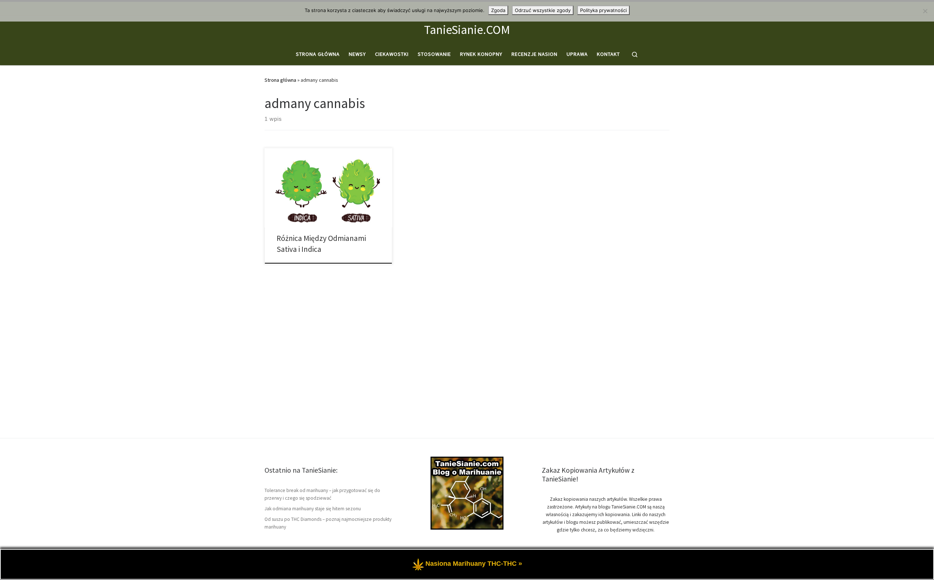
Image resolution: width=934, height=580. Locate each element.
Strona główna (280, 80)
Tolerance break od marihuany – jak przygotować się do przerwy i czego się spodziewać (322, 494)
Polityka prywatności (603, 10)
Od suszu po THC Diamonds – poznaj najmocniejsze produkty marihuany (328, 523)
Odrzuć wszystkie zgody (543, 10)
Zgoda (498, 10)
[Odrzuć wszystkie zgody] (925, 11)
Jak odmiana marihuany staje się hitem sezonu (313, 509)
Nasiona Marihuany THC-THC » (473, 563)
